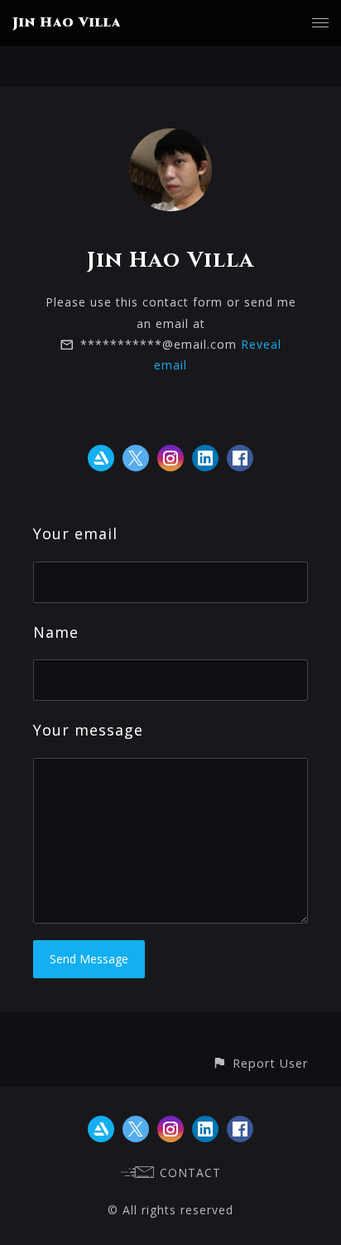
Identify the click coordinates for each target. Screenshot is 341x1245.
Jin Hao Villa (66, 22)
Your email (75, 533)
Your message (88, 730)
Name (56, 632)
